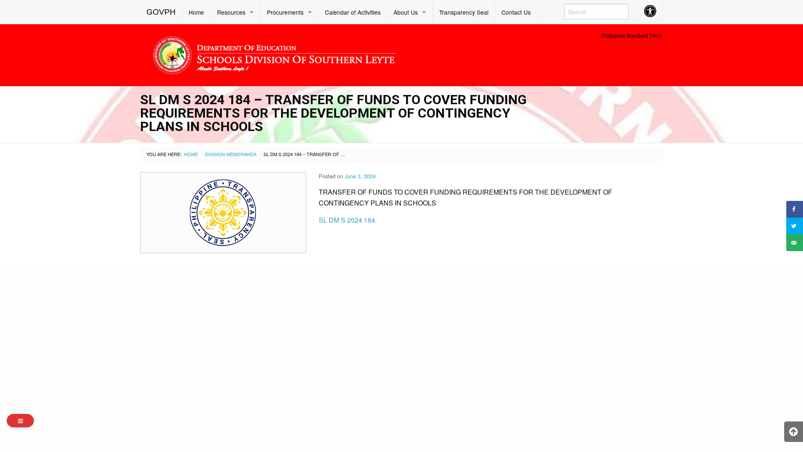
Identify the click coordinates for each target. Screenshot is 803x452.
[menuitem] (161, 12)
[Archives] (20, 420)
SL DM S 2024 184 (347, 220)
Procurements (285, 12)
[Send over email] (794, 242)
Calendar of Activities (353, 12)
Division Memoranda (230, 154)
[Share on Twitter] (794, 226)
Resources (231, 12)
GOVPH (161, 12)
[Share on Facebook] (794, 209)
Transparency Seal (463, 12)
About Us (406, 12)
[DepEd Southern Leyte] (334, 53)
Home (196, 12)
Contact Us (516, 12)
